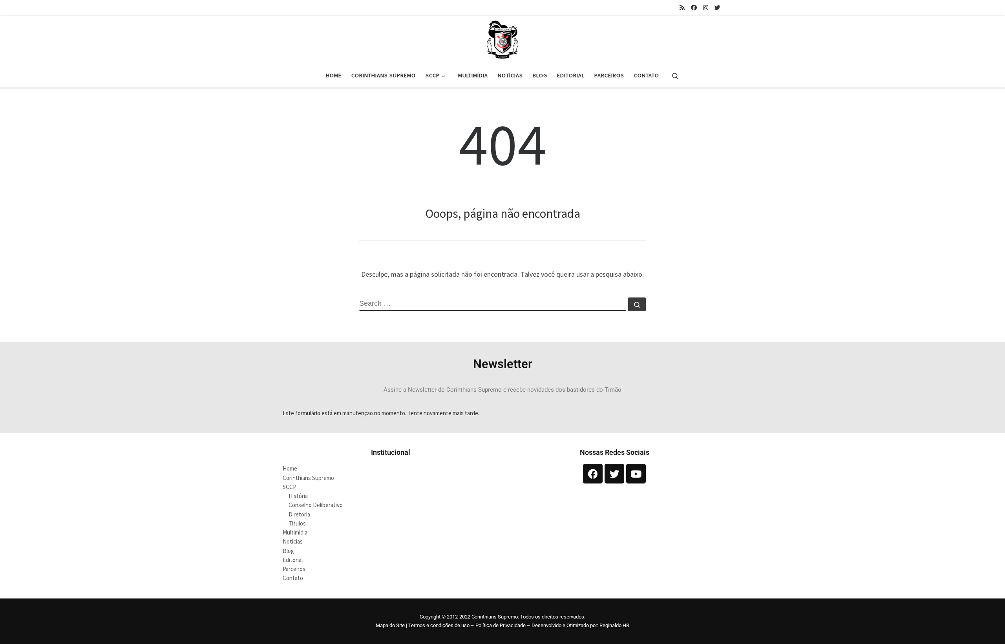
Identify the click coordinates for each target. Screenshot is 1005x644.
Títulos (297, 523)
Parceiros (294, 569)
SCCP (289, 487)
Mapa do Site (390, 625)
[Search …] (637, 304)
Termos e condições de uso (439, 625)
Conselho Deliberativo (316, 505)
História (298, 496)
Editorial (293, 560)
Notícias (293, 541)
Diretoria (299, 514)
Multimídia (295, 532)
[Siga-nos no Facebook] (694, 7)
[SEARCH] (492, 304)
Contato (293, 578)
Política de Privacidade (500, 625)
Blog (288, 551)
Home (290, 468)
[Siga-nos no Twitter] (717, 7)
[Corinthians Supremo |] (502, 38)
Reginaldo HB (614, 625)
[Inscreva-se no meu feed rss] (682, 7)
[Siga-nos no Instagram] (705, 7)
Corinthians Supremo (308, 478)
